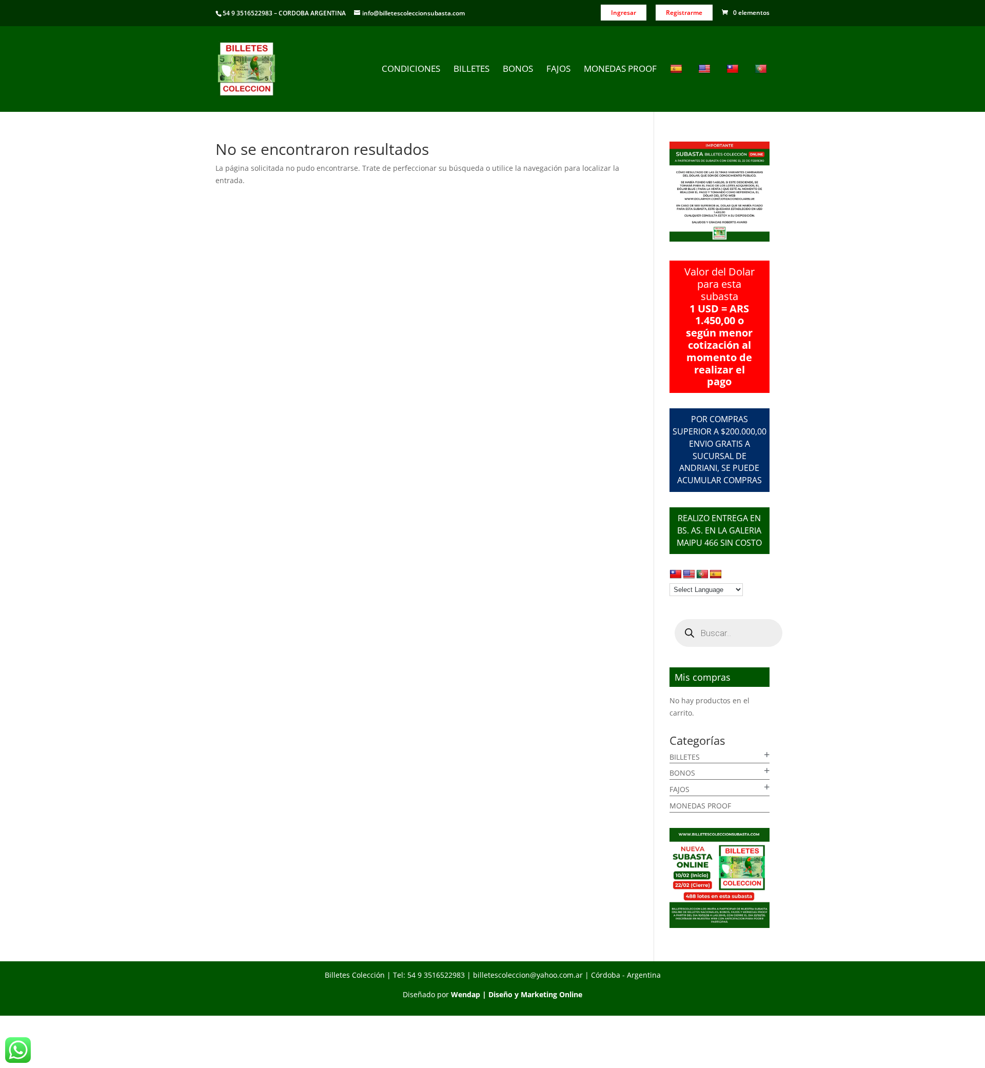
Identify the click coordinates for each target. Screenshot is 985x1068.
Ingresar (623, 12)
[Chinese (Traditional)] (733, 88)
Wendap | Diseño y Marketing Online (516, 994)
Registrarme (684, 12)
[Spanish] (677, 88)
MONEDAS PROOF (620, 69)
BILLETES (471, 69)
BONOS (518, 69)
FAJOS (558, 69)
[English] (705, 88)
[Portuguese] (762, 88)
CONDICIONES (411, 69)
